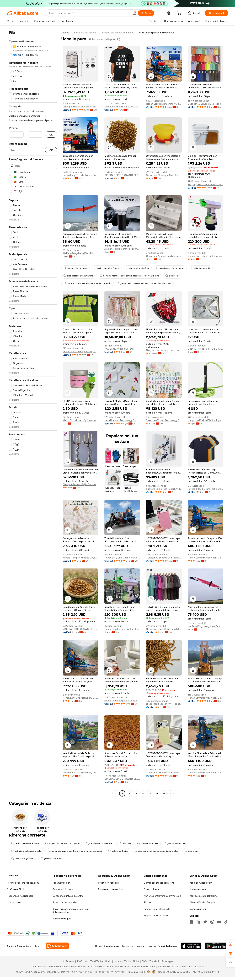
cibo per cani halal (149, 843)
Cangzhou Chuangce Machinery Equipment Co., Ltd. (164, 175)
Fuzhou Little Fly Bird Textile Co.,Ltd (205, 488)
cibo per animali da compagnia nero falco (158, 851)
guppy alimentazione (139, 268)
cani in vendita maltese (100, 843)
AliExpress (68, 961)
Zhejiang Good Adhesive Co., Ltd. (205, 184)
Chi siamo (12, 875)
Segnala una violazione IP (157, 909)
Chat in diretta (151, 889)
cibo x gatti (193, 851)
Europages (167, 961)
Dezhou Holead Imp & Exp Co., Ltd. (205, 348)
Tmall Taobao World (100, 961)
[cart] (180, 13)
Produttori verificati (108, 882)
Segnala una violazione (156, 915)
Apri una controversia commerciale (162, 895)
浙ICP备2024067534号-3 (205, 971)
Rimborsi (148, 902)
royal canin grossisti (24, 858)
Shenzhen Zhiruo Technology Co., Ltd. (164, 420)
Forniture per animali (85, 32)
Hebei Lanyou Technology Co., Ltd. (122, 420)
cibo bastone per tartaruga (80, 276)
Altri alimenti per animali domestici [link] (156, 32)
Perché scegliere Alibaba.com (23, 882)
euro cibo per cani (177, 843)
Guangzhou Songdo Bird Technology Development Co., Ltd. (205, 103)
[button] (134, 13)
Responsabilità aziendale (20, 895)
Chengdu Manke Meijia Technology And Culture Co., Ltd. (80, 484)
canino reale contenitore (27, 843)
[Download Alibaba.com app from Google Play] (216, 946)
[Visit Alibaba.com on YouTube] (219, 922)
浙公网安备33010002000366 (174, 971)
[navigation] (33, 413)
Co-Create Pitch (15, 889)
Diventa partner (197, 909)
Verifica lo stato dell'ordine (203, 895)
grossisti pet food (52, 858)
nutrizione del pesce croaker (28, 851)
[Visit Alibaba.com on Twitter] (205, 922)
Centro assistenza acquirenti (159, 882)
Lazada (117, 961)
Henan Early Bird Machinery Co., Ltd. (164, 103)
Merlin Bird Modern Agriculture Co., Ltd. (80, 420)
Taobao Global (131, 961)
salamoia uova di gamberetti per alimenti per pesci (77, 851)
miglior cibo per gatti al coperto (64, 843)
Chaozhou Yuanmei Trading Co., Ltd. (164, 256)
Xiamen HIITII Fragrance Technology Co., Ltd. (122, 248)
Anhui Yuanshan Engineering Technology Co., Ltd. (80, 351)
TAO (144, 961)
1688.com (82, 961)
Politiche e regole (61, 918)
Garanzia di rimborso (63, 889)
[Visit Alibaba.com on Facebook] (191, 922)
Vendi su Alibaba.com (200, 882)
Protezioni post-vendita (64, 902)
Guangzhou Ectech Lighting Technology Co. (205, 256)
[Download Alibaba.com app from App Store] (191, 946)
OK (51, 134)
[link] (230, 944)
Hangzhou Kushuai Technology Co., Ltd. (205, 420)
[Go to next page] (170, 793)
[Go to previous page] (115, 793)
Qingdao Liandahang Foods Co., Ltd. (164, 350)
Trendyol (154, 961)
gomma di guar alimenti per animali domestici (89, 283)
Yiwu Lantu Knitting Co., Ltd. (119, 348)
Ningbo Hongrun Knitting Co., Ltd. (80, 557)
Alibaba (65, 32)
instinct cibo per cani (77, 268)
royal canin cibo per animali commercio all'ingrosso (146, 283)
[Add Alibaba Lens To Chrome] (57, 946)
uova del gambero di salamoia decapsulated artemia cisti (131, 276)
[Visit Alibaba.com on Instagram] (212, 922)
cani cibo (126, 843)
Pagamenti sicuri (61, 882)
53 (163, 793)
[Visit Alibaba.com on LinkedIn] (198, 922)
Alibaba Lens (24, 946)
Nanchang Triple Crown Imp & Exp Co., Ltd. (122, 106)
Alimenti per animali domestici (117, 32)
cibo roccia (174, 276)
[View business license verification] (148, 972)
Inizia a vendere (197, 889)
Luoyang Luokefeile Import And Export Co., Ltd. (164, 488)
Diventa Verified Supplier (202, 902)
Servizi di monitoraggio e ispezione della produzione (70, 910)
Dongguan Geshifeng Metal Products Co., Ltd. (80, 106)
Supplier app (111, 946)
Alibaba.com (170, 946)
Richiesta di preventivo (110, 889)
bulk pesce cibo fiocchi (108, 268)
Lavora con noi (15, 902)
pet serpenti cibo (120, 851)
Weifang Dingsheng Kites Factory (80, 253)
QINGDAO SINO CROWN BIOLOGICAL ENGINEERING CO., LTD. (122, 175)
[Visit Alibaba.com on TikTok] (226, 922)
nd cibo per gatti (202, 268)
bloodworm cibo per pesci (171, 268)
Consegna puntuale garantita (67, 895)
